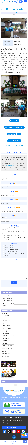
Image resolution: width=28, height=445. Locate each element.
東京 (19, 134)
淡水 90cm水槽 (6, 323)
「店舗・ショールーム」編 (8, 303)
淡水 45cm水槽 (6, 318)
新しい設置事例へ (20, 145)
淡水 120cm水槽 (6, 325)
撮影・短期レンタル (6, 353)
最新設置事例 (11, 134)
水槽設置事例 (18, 417)
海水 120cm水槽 (6, 343)
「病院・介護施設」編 (7, 298)
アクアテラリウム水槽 (7, 348)
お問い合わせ (22, 420)
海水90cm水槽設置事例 (14, 140)
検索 (15, 385)
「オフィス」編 (5, 295)
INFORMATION (14, 120)
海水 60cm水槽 (6, 338)
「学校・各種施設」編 (7, 300)
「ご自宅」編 (5, 305)
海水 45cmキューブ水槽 (8, 335)
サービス (4, 417)
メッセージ (14, 259)
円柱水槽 (4, 351)
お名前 (12, 183)
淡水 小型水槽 (6, 315)
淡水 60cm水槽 (6, 320)
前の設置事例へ (8, 145)
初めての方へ (5, 420)
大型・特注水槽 (5, 356)
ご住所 (13, 215)
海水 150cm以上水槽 (7, 345)
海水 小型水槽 (6, 333)
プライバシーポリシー (8, 423)
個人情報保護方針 (10, 165)
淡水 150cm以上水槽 (7, 328)
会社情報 (14, 420)
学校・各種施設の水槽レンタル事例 (14, 127)
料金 (11, 417)
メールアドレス (12, 207)
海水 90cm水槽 (6, 340)
